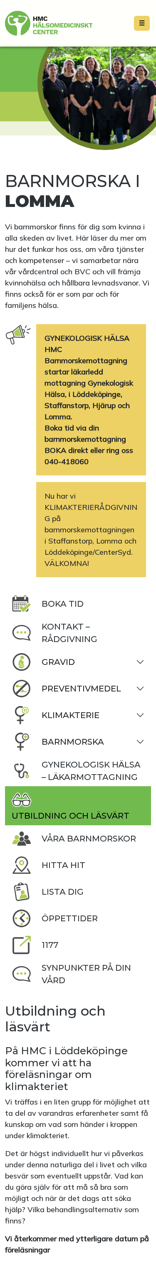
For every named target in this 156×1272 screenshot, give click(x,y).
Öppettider (70, 918)
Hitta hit (63, 865)
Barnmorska (73, 742)
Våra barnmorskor (89, 839)
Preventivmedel (81, 689)
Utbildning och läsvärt (70, 816)
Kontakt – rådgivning (69, 633)
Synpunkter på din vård (86, 974)
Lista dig (63, 892)
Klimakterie (70, 715)
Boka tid (63, 604)
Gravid (58, 662)
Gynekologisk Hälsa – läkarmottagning (91, 771)
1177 (50, 945)
